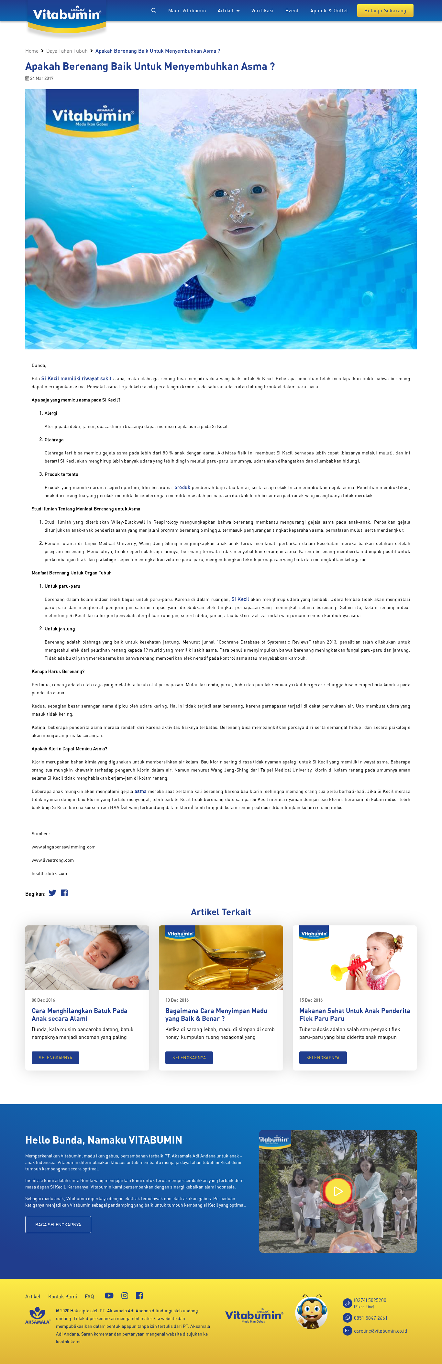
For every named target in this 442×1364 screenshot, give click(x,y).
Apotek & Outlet (329, 10)
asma (141, 791)
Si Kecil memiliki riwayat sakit (76, 378)
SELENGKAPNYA (55, 1057)
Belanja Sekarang (385, 10)
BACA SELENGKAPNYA (58, 1224)
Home (32, 51)
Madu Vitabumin (187, 10)
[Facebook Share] (64, 893)
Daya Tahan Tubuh (67, 51)
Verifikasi (262, 10)
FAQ (89, 1296)
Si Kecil (240, 599)
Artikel (32, 1296)
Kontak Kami (62, 1296)
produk (182, 487)
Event (292, 10)
